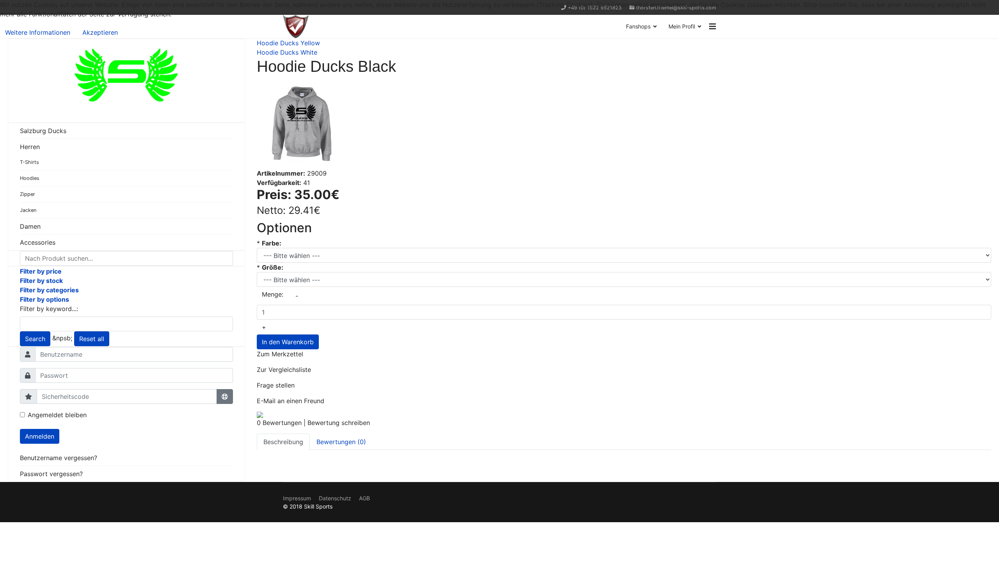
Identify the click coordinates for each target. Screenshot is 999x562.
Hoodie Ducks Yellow (288, 43)
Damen (30, 226)
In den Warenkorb (288, 342)
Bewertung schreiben (339, 423)
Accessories (37, 242)
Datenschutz (335, 498)
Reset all (91, 339)
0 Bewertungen (279, 423)
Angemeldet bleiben (57, 415)
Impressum (297, 498)
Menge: (272, 294)
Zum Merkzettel (280, 354)
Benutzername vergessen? (58, 458)
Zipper (27, 194)
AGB (364, 498)
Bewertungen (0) (341, 442)
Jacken (28, 210)
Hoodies (29, 178)
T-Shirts (29, 162)
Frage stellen (276, 385)
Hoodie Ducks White (287, 52)
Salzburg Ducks (43, 131)
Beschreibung (283, 442)
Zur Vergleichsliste (284, 369)
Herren (30, 147)
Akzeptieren (100, 32)
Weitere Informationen (37, 32)
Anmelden (39, 436)
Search (35, 339)
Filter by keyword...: (49, 309)
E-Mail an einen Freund (290, 401)
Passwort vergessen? (51, 474)
